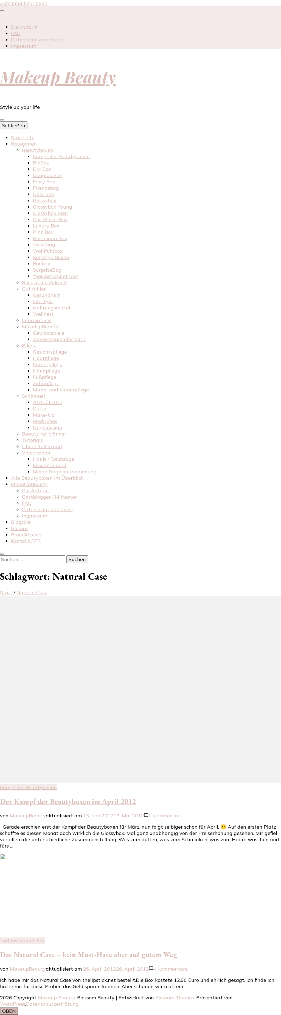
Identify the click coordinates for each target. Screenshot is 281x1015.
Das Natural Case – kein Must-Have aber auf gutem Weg (88, 954)
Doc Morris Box (50, 219)
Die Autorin (24, 27)
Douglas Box (47, 175)
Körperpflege (48, 364)
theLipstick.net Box (55, 276)
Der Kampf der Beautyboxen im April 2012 (68, 801)
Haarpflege (46, 358)
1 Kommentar (164, 815)
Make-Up (44, 415)
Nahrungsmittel (51, 308)
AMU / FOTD (47, 402)
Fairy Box (44, 181)
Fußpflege (44, 377)
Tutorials (32, 440)
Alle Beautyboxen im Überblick (47, 478)
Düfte (39, 408)
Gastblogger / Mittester (49, 497)
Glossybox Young (52, 207)
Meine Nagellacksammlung (65, 471)
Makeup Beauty (58, 76)
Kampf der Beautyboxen (61, 156)
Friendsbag (46, 188)
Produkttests (26, 534)
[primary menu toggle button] (2, 120)
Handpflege (46, 371)
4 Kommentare (170, 969)
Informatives (36, 320)
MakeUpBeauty (40, 326)
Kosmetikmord (49, 465)
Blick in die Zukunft (45, 282)
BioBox (41, 163)
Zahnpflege (46, 383)
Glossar (19, 528)
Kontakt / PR (26, 541)
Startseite (23, 137)
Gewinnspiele (48, 333)
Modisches (45, 421)
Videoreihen (36, 453)
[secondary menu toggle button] (2, 11)
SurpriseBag (47, 270)
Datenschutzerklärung (37, 39)
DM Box (42, 169)
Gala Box (43, 194)
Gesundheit (46, 295)
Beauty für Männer (44, 434)
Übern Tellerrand (42, 446)
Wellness (43, 314)
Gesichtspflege (50, 352)
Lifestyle (43, 301)
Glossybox (44, 200)
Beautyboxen (37, 150)
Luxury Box (46, 226)
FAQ (16, 33)
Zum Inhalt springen (23, 3)
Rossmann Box (50, 238)
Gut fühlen (34, 289)
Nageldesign (47, 427)
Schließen (13, 125)
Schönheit (34, 396)
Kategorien (24, 144)
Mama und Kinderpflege (61, 389)
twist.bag (44, 244)
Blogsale (21, 522)
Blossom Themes (174, 997)
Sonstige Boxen (51, 257)
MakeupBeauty (28, 815)
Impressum (23, 46)
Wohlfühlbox (48, 251)
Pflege (29, 345)
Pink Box (43, 232)
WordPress (12, 1004)
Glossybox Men (50, 213)
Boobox (41, 263)
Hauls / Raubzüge (53, 459)
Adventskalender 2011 (59, 339)
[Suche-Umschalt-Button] (2, 554)
